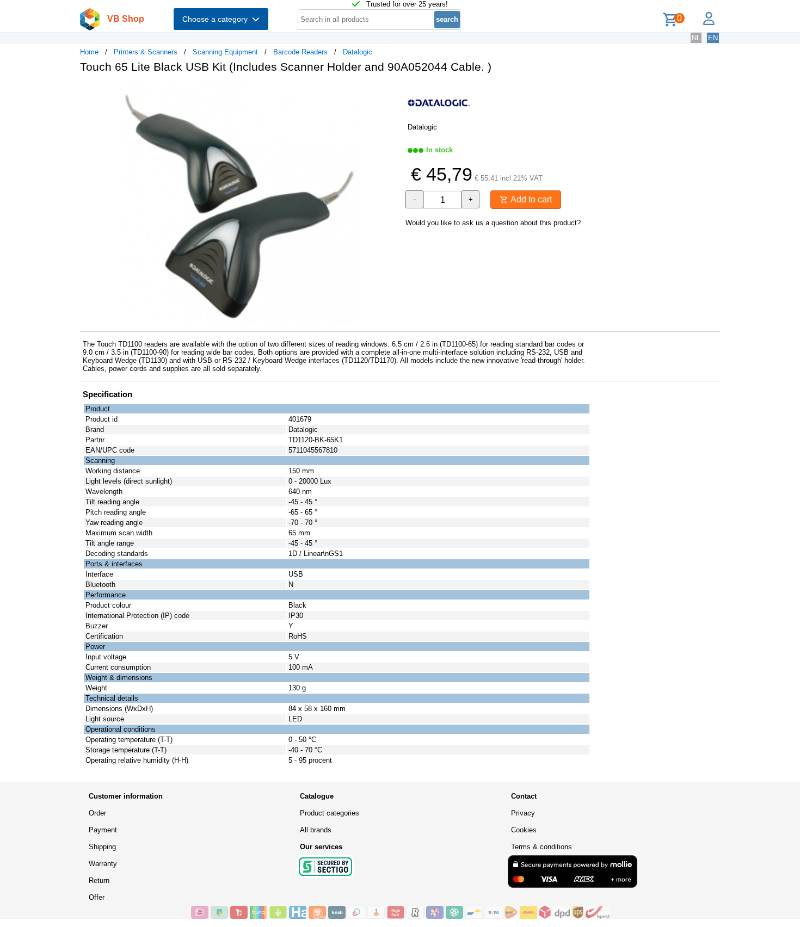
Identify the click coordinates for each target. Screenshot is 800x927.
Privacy (523, 813)
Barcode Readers (300, 52)
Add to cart (530, 199)
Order (97, 813)
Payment (103, 830)
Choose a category (217, 19)
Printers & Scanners (145, 52)
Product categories (329, 813)
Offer (96, 897)
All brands (315, 830)
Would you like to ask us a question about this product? (493, 223)
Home (89, 52)
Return (99, 880)
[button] (390, 93)
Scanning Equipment (225, 52)
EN (713, 38)
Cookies (524, 830)
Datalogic (357, 52)
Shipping (102, 847)
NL (696, 38)
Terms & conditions (541, 847)
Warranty (103, 864)
